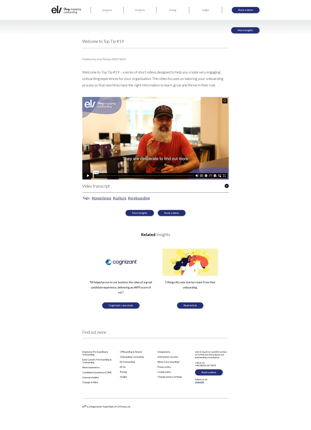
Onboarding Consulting (132, 356)
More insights (245, 30)
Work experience (91, 367)
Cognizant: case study (121, 305)
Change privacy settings (169, 376)
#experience (101, 198)
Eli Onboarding (127, 361)
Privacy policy (164, 366)
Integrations (163, 351)
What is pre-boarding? (168, 361)
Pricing (172, 10)
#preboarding (139, 198)
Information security (167, 356)
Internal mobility (90, 377)
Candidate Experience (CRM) (96, 372)
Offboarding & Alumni (131, 351)
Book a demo (245, 9)
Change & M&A (90, 382)
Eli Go (123, 366)
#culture (119, 198)
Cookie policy (164, 371)
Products (140, 10)
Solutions (107, 10)
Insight (205, 10)
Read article (190, 305)
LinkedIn (199, 382)
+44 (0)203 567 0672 (205, 365)
